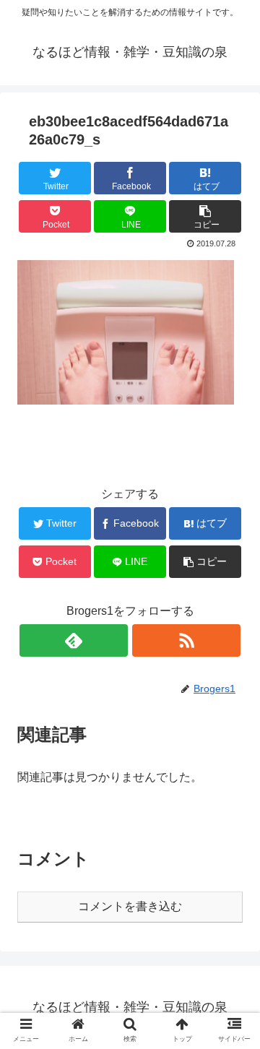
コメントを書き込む (130, 906)
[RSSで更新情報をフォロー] (186, 640)
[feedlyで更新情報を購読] (74, 640)
